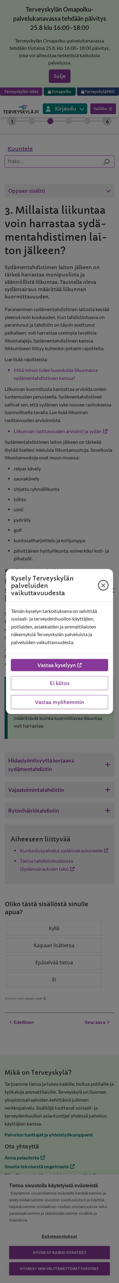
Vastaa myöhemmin (59, 702)
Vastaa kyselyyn (57, 665)
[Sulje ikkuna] (103, 585)
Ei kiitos (60, 683)
